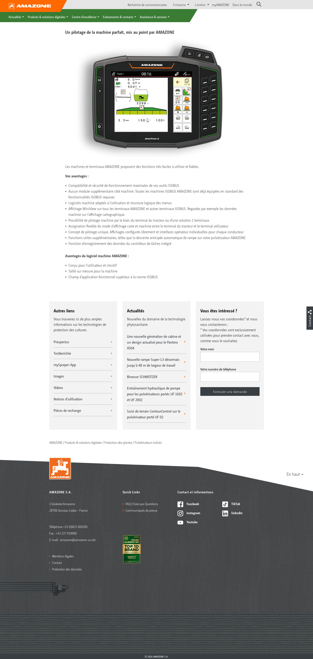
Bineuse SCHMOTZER (142, 376)
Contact (57, 562)
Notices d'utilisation (68, 399)
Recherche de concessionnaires (147, 4)
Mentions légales (63, 556)
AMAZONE (55, 442)
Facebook (192, 503)
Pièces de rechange (67, 410)
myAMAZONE (220, 4)
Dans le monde (242, 4)
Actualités (15, 16)
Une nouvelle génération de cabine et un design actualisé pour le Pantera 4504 (154, 342)
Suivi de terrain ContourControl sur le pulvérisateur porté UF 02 (153, 414)
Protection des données (67, 569)
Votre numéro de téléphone (218, 369)
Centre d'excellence (84, 16)
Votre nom (207, 348)
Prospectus (61, 342)
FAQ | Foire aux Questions (142, 503)
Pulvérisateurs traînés (148, 442)
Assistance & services (153, 16)
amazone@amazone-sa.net (77, 539)
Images (59, 376)
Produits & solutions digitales (46, 16)
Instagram (193, 512)
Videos (58, 387)
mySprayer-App (65, 364)
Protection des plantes (118, 442)
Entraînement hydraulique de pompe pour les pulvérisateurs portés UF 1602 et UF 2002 (154, 393)
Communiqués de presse (141, 510)
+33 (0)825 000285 (75, 526)
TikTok (235, 503)
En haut (293, 474)
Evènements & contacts (118, 16)
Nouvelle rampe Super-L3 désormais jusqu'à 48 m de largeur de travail (153, 362)
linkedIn (237, 512)
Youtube (192, 521)
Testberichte (62, 353)
